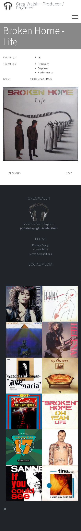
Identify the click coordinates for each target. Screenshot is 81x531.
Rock (49, 79)
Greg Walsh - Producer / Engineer (40, 6)
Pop (42, 79)
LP (39, 57)
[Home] (9, 6)
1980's (34, 79)
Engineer (43, 68)
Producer (43, 64)
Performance (45, 72)
